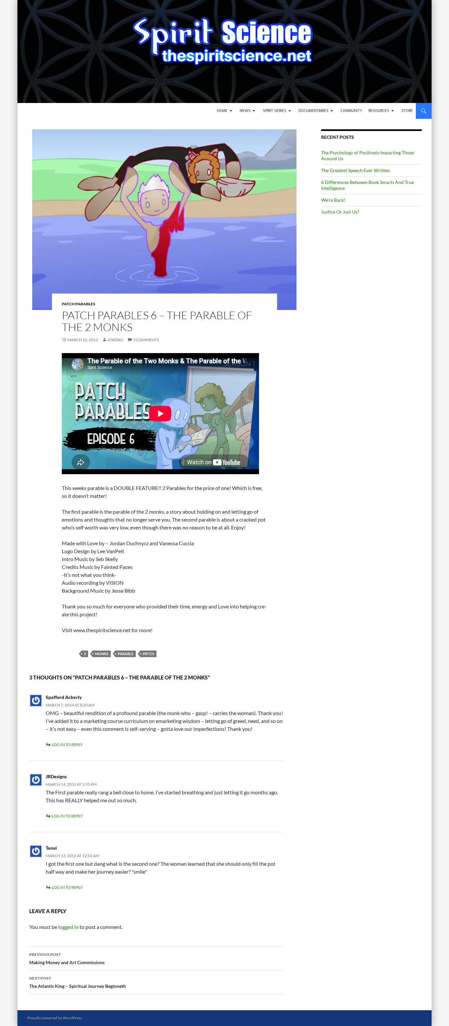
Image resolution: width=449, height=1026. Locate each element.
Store (407, 110)
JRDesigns (56, 776)
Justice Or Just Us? (340, 212)
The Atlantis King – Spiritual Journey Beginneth (77, 982)
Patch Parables (78, 303)
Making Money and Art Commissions (67, 958)
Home (222, 110)
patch (148, 654)
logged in (68, 927)
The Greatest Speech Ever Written (355, 170)
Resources (378, 110)
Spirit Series (274, 110)
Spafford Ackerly (64, 697)
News (245, 110)
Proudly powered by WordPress (54, 1017)
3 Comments (146, 339)
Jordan (115, 339)
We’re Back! (333, 200)
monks (101, 654)
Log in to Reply (67, 744)
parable (125, 654)
